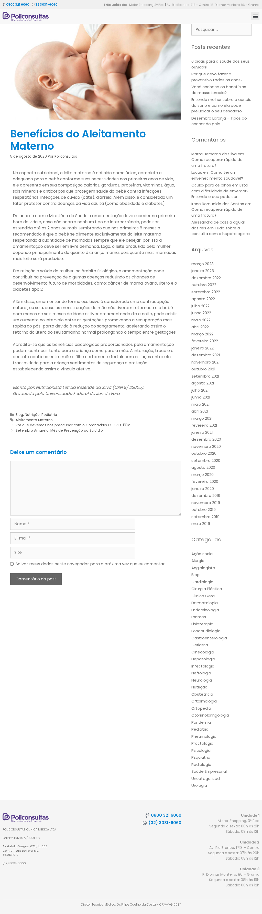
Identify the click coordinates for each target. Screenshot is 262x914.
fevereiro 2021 (204, 425)
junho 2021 (200, 397)
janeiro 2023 (202, 270)
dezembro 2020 (206, 439)
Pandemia (201, 722)
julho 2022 (200, 306)
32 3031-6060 (46, 4)
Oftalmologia (204, 701)
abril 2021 (199, 411)
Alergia (197, 560)
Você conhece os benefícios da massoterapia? (218, 89)
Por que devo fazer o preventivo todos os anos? (217, 77)
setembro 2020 (205, 460)
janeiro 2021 (202, 432)
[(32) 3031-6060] (145, 823)
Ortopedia (201, 708)
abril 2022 (200, 327)
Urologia (199, 785)
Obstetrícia (202, 694)
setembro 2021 (205, 376)
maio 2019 (200, 523)
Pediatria (49, 414)
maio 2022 (201, 320)
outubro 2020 (203, 453)
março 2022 (202, 334)
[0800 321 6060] (4, 4)
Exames (198, 616)
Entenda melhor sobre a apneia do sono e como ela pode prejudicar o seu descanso (221, 105)
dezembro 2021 (205, 355)
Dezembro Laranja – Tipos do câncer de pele (219, 121)
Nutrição (32, 414)
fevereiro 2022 (204, 341)
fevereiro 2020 (204, 481)
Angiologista (203, 567)
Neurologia (201, 680)
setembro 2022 (205, 292)
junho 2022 (201, 312)
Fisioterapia (202, 624)
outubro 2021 (203, 369)
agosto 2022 (203, 298)
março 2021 (202, 418)
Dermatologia (204, 602)
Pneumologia (203, 736)
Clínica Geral (203, 596)
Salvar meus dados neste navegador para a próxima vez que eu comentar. (91, 564)
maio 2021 (200, 404)
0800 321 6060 (17, 4)
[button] (255, 16)
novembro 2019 (205, 502)
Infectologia (202, 666)
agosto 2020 (203, 467)
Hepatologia (203, 659)
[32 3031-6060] (33, 4)
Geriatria (199, 645)
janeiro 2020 (202, 488)
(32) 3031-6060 (164, 823)
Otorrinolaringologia (210, 715)
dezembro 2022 (206, 277)
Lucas (196, 172)
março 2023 (202, 263)
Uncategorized (205, 778)
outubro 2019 (203, 509)
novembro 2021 (205, 362)
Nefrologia (201, 673)
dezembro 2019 (205, 495)
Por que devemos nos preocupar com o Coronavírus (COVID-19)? (73, 425)
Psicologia (201, 750)
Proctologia (202, 743)
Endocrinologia (205, 610)
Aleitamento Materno (34, 420)
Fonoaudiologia (206, 631)
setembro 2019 (205, 516)
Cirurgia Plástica (206, 588)
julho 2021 (200, 390)
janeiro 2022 (202, 348)
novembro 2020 (206, 446)
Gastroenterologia (209, 638)
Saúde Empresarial (209, 771)
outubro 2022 (203, 284)
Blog (19, 414)
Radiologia (201, 764)
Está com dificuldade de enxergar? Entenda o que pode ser (219, 190)
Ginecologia (202, 652)
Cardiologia (202, 581)
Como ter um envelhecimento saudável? (217, 175)
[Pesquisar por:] (221, 29)
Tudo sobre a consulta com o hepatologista (220, 231)
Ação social (202, 553)
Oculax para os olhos (211, 185)
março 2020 (202, 474)
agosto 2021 (202, 383)
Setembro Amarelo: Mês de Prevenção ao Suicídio (59, 430)
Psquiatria (200, 757)
